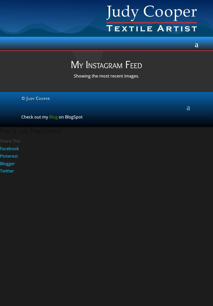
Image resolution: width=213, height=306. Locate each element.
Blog (53, 117)
